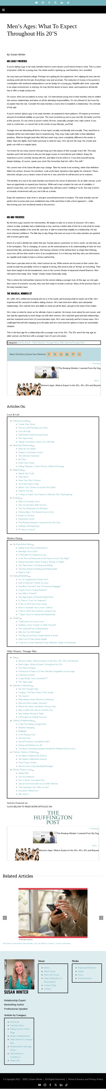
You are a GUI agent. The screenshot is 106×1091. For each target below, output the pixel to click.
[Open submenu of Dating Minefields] (29, 576)
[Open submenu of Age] (17, 658)
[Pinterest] (73, 354)
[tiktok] (66, 1085)
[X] (55, 354)
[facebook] (50, 1085)
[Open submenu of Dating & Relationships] (34, 721)
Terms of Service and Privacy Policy (85, 1079)
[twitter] (55, 1085)
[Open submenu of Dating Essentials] (30, 421)
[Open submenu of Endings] (21, 498)
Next (96, 380)
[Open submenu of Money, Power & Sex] (33, 770)
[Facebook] (49, 354)
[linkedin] (61, 1085)
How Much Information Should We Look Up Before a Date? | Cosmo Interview (37, 943)
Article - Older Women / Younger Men (41, 343)
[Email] (79, 354)
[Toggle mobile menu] (3, 9)
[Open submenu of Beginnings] (24, 470)
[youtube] (39, 1085)
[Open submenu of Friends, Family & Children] (38, 752)
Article (21, 343)
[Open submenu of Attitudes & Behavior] (32, 686)
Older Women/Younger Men (72, 343)
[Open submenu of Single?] (20, 618)
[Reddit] (61, 354)
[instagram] (45, 1085)
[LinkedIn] (67, 354)
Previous (96, 363)
